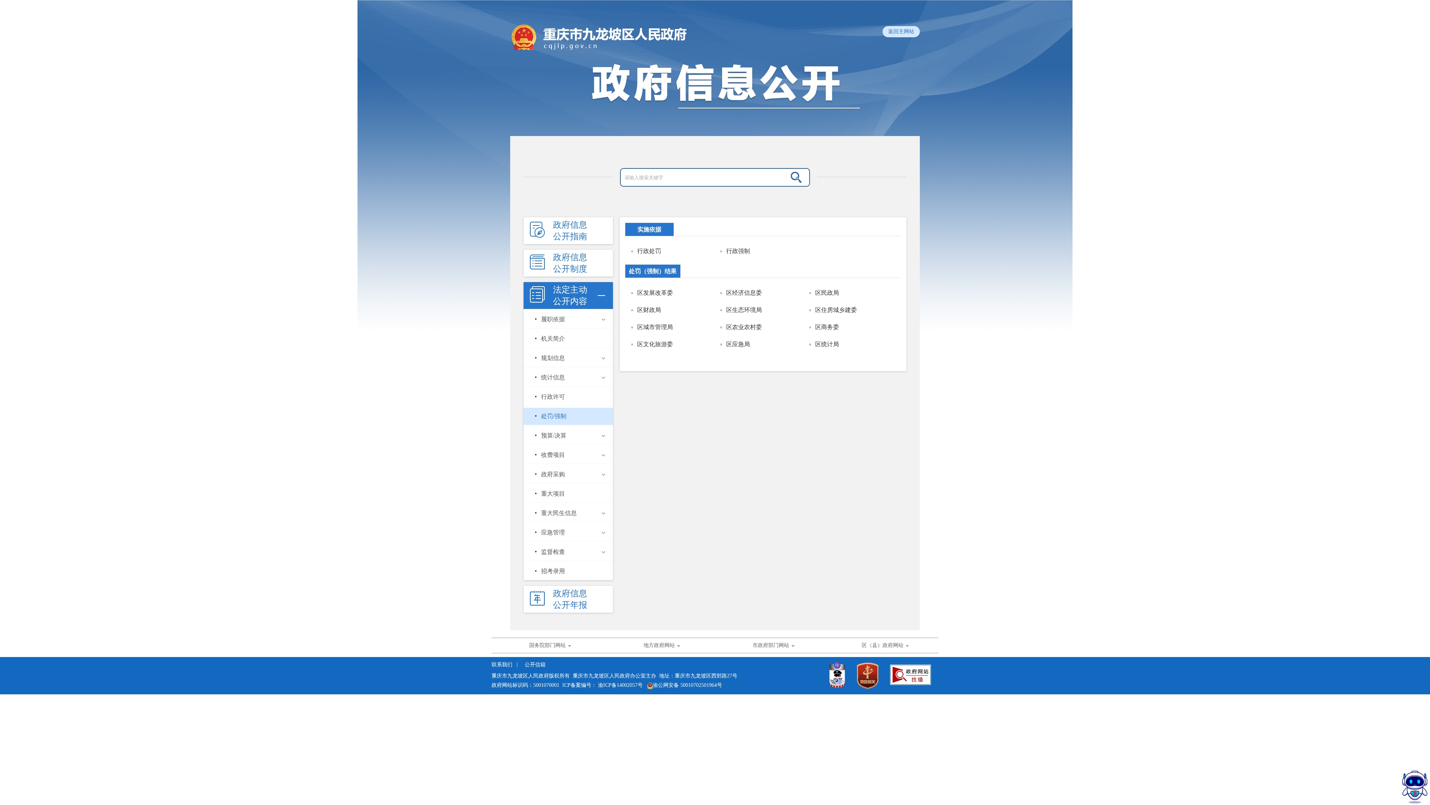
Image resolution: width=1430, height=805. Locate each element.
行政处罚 (649, 251)
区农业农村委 (744, 327)
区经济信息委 (744, 293)
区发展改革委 (655, 293)
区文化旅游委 (655, 344)
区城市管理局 (655, 327)
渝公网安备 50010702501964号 (687, 685)
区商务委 (827, 327)
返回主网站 (901, 31)
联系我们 (503, 664)
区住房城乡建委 (836, 310)
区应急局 (738, 344)
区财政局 (649, 310)
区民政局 (827, 293)
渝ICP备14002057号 (620, 685)
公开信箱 (535, 664)
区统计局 (827, 344)
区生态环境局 (744, 310)
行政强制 (738, 251)
